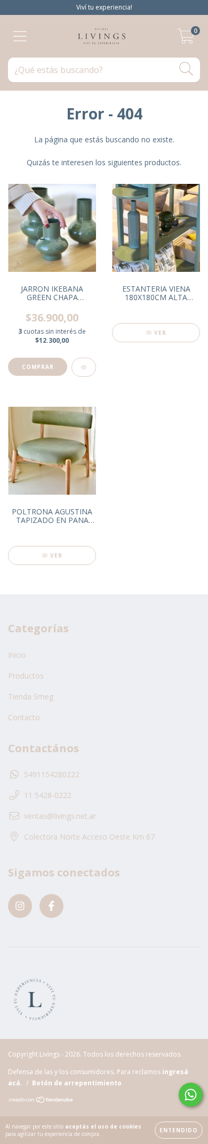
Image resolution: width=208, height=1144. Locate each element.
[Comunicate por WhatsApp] (191, 1095)
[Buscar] (186, 69)
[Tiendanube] (41, 1101)
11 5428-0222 (47, 795)
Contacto (24, 717)
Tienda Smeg (30, 696)
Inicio (17, 655)
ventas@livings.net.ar (60, 816)
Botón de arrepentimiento (77, 1082)
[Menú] (20, 36)
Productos (26, 676)
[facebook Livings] (51, 906)
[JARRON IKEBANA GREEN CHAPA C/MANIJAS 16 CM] (83, 367)
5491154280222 (51, 774)
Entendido (178, 1130)
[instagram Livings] (20, 906)
